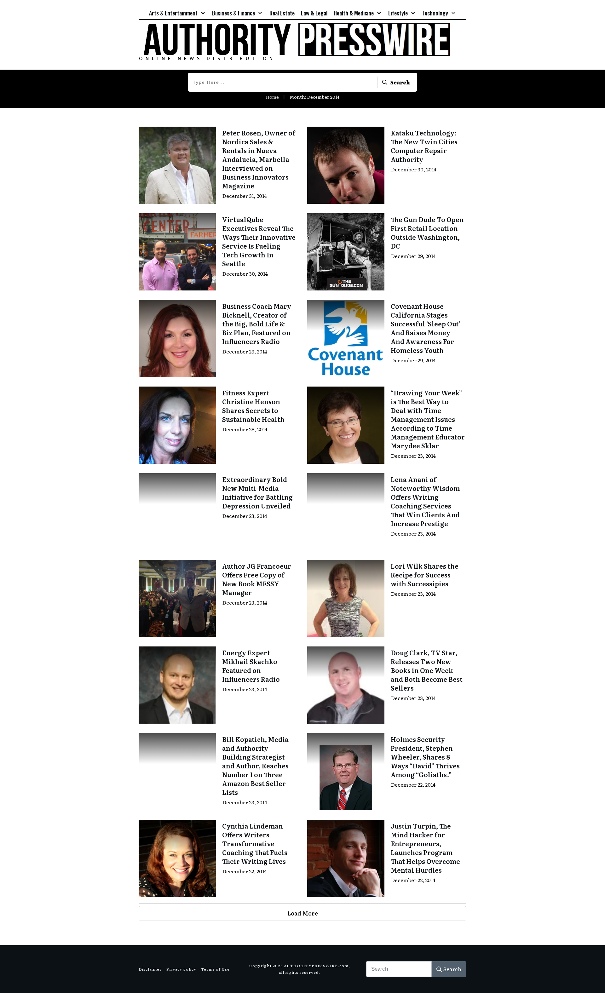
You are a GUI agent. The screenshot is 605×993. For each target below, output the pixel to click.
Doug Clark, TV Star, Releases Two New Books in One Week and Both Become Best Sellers (427, 670)
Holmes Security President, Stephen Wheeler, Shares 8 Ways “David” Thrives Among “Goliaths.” (425, 756)
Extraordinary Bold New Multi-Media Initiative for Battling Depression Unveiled (257, 492)
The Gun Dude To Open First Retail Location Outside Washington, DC (427, 232)
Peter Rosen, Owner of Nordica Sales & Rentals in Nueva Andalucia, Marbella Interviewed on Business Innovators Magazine (258, 159)
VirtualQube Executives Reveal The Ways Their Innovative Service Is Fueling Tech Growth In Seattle (259, 241)
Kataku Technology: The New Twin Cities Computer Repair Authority (424, 146)
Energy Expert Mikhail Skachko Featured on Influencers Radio (251, 666)
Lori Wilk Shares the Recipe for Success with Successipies (424, 574)
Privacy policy (181, 969)
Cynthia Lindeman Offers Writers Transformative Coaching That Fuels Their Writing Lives (254, 843)
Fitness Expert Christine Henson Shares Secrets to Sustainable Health (253, 406)
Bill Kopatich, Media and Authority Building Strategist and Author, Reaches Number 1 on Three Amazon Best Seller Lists (255, 765)
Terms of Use (215, 969)
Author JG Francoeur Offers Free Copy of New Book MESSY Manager (256, 579)
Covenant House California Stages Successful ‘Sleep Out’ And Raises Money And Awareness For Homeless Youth (425, 328)
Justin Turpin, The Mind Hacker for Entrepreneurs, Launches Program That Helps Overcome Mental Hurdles (425, 848)
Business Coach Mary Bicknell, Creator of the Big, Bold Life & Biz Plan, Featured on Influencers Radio (256, 323)
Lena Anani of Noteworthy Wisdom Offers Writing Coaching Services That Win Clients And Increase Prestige (425, 501)
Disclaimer (150, 969)
